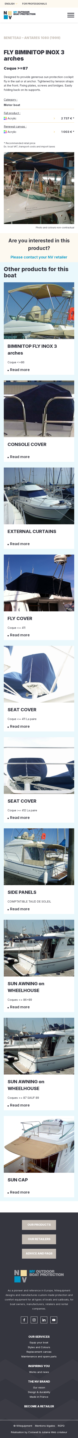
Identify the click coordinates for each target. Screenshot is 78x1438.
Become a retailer (39, 1406)
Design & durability (39, 1392)
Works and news (39, 1371)
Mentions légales (45, 1425)
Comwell (33, 1432)
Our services (39, 1336)
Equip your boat (39, 1342)
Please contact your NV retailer (39, 257)
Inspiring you (39, 1366)
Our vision (39, 1387)
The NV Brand (39, 1381)
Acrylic (12, 118)
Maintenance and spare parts (39, 1356)
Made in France (39, 1396)
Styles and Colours (39, 1347)
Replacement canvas (39, 1351)
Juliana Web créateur (54, 1432)
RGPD (61, 1425)
